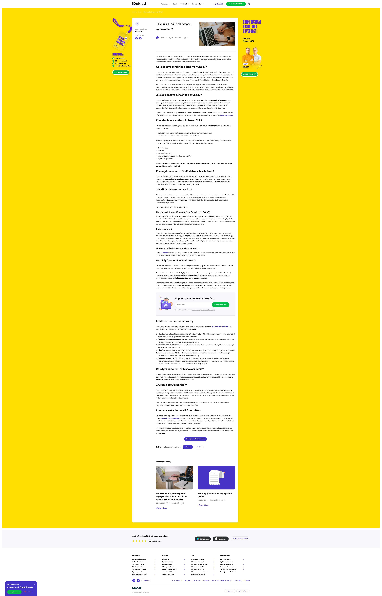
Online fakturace (138, 562)
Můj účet (220, 4)
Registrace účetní (226, 564)
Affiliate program (168, 574)
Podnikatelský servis (198, 574)
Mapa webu (206, 580)
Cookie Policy (238, 580)
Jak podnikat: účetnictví (199, 572)
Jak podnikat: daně (197, 562)
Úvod (133, 12)
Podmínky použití (177, 580)
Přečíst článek (161, 508)
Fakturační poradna (227, 567)
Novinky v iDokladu (197, 559)
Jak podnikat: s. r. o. (197, 569)
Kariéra (229, 591)
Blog (139, 12)
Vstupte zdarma (14, 592)
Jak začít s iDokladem (169, 569)
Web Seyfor (242, 591)
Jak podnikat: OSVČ (197, 567)
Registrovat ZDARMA (236, 4)
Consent (247, 580)
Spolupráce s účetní (139, 569)
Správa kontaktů (138, 564)
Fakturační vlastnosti (139, 559)
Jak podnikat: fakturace (199, 564)
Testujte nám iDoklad (227, 572)
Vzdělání (184, 4)
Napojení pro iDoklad (139, 574)
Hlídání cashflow (138, 567)
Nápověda (165, 559)
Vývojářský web (167, 562)
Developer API (167, 564)
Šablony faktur (197, 4)
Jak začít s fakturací (168, 572)
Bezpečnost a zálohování (192, 580)
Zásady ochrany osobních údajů (221, 580)
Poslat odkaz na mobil (240, 539)
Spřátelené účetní (226, 562)
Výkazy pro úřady (138, 572)
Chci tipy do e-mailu (220, 305)
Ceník (175, 4)
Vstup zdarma (120, 72)
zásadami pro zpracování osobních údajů (203, 310)
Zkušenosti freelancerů (228, 569)
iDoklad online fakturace (139, 3)
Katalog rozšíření (167, 567)
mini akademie (225, 559)
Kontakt (146, 580)
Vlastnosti (164, 4)
